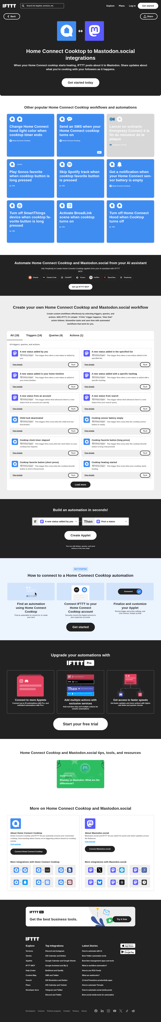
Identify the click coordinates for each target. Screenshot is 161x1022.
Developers (30, 1011)
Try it (73, 365)
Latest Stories (90, 945)
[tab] (15, 335)
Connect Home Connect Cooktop (28, 852)
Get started (148, 6)
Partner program (54, 1011)
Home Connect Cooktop (56, 51)
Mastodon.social (114, 51)
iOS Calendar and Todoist (56, 985)
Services (29, 951)
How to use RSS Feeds (91, 970)
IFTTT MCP (30, 966)
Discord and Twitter (53, 995)
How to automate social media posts (97, 990)
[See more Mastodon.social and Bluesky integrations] (95, 882)
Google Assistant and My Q (56, 966)
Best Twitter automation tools (94, 956)
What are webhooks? (91, 975)
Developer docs (32, 990)
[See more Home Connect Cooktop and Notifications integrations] (20, 882)
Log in (132, 6)
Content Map (31, 975)
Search (29, 980)
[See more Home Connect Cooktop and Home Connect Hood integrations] (20, 870)
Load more (80, 484)
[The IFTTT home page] (9, 6)
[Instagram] (108, 1011)
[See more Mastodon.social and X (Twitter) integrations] (95, 870)
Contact (66, 1011)
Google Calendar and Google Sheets (60, 961)
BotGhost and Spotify (54, 970)
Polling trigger (27, 355)
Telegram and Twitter (54, 990)
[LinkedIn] (102, 1011)
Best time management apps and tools (98, 961)
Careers (41, 1011)
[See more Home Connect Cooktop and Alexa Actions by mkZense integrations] (65, 882)
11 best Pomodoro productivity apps (97, 980)
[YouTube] (115, 1011)
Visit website (15, 844)
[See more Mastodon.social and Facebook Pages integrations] (140, 870)
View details (17, 364)
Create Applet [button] (80, 535)
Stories (29, 956)
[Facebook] (96, 1011)
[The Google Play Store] (127, 952)
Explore (110, 6)
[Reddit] (133, 1011)
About (84, 1011)
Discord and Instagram (54, 951)
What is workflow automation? (94, 966)
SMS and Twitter (52, 975)
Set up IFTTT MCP (80, 287)
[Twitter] (121, 1011)
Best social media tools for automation (98, 995)
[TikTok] (127, 1011)
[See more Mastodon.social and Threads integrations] (117, 882)
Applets (29, 961)
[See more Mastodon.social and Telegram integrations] (117, 870)
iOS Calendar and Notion (55, 956)
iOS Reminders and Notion (56, 980)
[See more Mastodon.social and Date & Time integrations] (140, 882)
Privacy (76, 1011)
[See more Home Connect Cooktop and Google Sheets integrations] (65, 870)
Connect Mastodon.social (100, 849)
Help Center (31, 970)
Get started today (80, 82)
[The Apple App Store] (127, 946)
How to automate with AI (92, 951)
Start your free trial (80, 724)
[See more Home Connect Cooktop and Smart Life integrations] (43, 882)
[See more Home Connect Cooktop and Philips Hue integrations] (43, 870)
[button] (80, 627)
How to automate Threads (92, 985)
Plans (122, 6)
